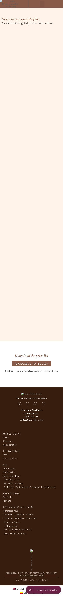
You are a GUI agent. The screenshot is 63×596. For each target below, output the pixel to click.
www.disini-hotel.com (46, 371)
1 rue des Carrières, (31, 410)
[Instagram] (35, 403)
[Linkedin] (43, 403)
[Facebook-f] (27, 403)
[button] (42, 4)
